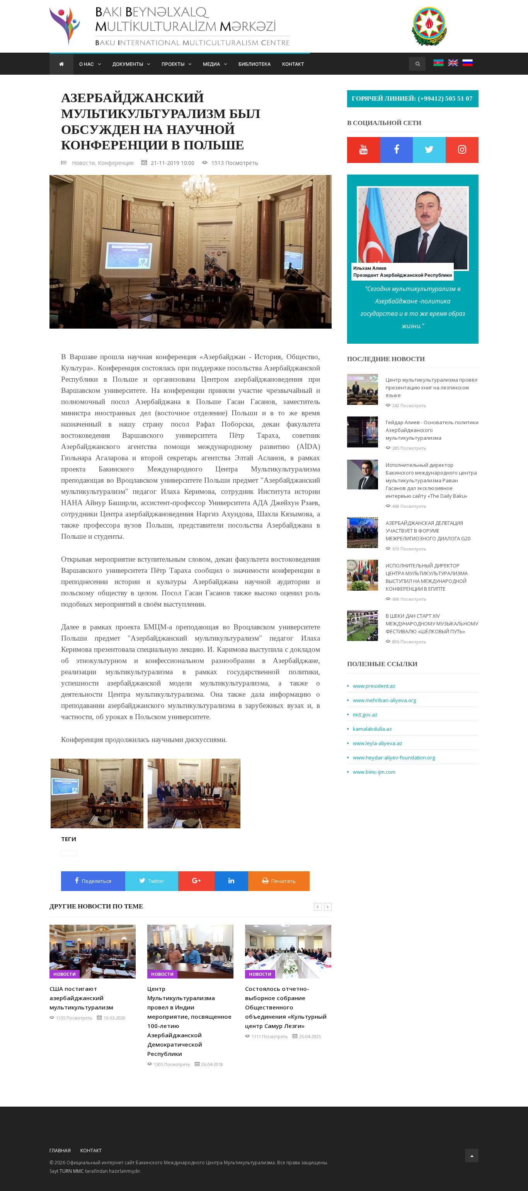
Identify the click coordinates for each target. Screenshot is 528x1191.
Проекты (173, 64)
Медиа (211, 64)
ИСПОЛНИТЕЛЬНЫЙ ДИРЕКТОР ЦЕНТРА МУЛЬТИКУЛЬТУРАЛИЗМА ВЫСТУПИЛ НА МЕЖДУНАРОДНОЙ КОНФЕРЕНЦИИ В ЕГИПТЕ (427, 577)
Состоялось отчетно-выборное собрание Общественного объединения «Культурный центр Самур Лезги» (286, 1007)
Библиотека (254, 64)
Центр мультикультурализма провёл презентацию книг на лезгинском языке (431, 387)
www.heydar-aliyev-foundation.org (394, 757)
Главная (60, 1150)
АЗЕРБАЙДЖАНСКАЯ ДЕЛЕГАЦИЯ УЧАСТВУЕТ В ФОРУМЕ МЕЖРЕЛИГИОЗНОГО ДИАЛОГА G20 (428, 530)
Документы (127, 64)
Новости (64, 974)
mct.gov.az (365, 714)
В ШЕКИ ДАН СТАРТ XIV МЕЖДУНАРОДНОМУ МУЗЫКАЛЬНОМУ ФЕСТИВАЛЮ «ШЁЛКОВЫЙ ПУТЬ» (432, 623)
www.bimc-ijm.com (374, 771)
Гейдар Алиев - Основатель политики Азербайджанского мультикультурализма (432, 430)
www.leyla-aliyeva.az (377, 743)
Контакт (293, 64)
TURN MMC (72, 1171)
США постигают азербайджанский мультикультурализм (81, 998)
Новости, (84, 162)
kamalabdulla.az (372, 728)
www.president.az (374, 685)
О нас (86, 64)
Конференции (116, 162)
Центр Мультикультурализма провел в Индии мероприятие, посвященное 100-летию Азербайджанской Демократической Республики (189, 1021)
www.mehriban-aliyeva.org (384, 700)
